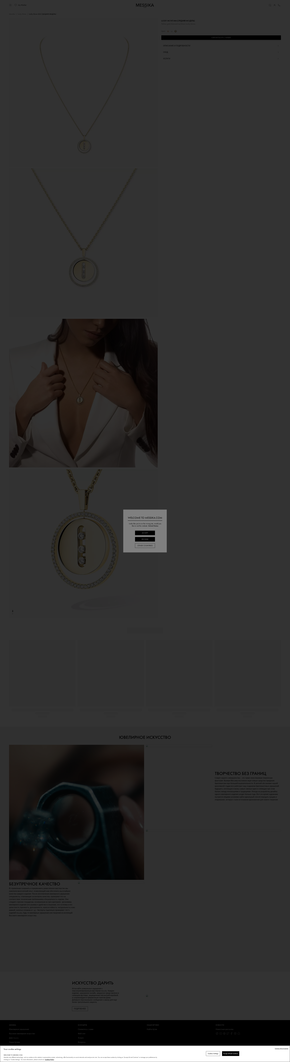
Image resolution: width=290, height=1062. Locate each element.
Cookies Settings (213, 1054)
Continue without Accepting (281, 1048)
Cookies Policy (49, 1060)
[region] (145, 1054)
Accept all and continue (230, 1054)
